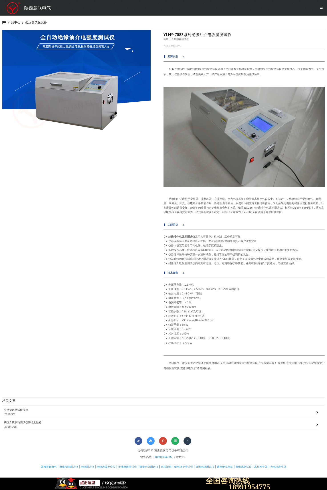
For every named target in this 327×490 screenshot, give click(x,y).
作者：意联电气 (172, 45)
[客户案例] (163, 441)
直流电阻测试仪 (205, 466)
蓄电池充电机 (225, 466)
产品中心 (14, 22)
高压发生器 (261, 466)
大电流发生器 (278, 466)
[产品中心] (151, 441)
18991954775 (163, 457)
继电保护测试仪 (183, 466)
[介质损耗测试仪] (76, 85)
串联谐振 (166, 466)
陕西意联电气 (37, 8)
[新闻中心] (175, 441)
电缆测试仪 (87, 466)
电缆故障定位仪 (106, 466)
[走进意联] (138, 441)
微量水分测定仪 (148, 466)
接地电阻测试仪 (127, 466)
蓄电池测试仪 (244, 466)
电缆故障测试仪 (68, 466)
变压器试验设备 (36, 22)
